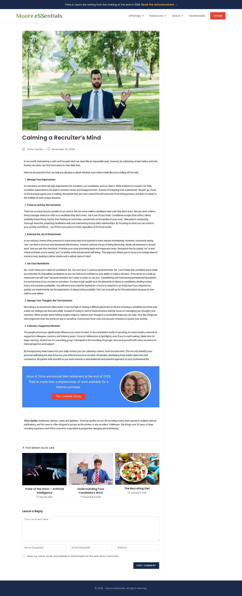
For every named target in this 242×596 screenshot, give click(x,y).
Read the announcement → (159, 4)
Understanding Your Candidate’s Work (90, 490)
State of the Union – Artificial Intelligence (44, 490)
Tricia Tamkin (35, 149)
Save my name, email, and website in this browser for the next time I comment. (73, 556)
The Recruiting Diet (137, 488)
